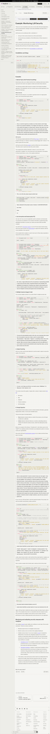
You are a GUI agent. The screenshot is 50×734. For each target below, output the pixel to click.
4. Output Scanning (20, 349)
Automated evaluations (25, 647)
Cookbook (3, 11)
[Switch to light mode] (11, 62)
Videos (2, 59)
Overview (3, 13)
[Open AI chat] (37, 732)
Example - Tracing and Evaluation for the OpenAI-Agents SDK (6, 22)
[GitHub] (1, 62)
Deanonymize (31, 228)
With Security (18, 137)
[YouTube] (24, 708)
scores (39, 632)
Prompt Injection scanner (30, 433)
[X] (22, 708)
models (29, 145)
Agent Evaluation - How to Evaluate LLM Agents (6, 40)
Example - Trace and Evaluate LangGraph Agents (7, 30)
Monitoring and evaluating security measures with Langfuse (30, 620)
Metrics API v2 (4, 35)
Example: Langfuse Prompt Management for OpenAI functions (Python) (6, 56)
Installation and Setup (22, 53)
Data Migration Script (5, 16)
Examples (18, 76)
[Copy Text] (47, 56)
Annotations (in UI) (24, 641)
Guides (2, 9)
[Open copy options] (48, 13)
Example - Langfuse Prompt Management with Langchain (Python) (6, 52)
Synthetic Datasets (5, 45)
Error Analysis (4, 14)
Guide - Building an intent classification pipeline (6, 27)
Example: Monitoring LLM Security (6, 33)
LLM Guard (37, 42)
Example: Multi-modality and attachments (6, 37)
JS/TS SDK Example (5, 47)
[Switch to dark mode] (12, 62)
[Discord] (19, 708)
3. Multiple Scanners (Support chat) (24, 292)
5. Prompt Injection (20, 407)
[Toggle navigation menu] (48, 4)
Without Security (19, 92)
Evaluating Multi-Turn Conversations (5, 19)
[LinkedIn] (27, 708)
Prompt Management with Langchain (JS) (6, 49)
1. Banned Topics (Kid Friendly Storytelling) (26, 79)
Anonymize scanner (27, 226)
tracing (22, 624)
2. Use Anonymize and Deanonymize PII (25, 216)
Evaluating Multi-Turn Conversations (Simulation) (6, 43)
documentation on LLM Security (36, 48)
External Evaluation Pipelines (6, 25)
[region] (32, 56)
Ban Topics (36, 138)
